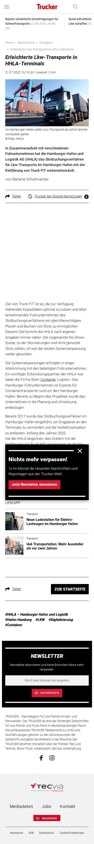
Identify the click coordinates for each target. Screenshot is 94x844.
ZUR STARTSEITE (69, 589)
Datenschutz (46, 832)
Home (9, 42)
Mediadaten (21, 806)
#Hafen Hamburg (18, 620)
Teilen (16, 196)
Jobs (46, 806)
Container (48, 379)
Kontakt (67, 806)
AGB (31, 832)
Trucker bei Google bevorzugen (58, 196)
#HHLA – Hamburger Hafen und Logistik (36, 614)
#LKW (40, 620)
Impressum (16, 832)
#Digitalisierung (61, 620)
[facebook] (41, 757)
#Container (13, 625)
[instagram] (51, 757)
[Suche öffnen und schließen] (74, 6)
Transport (45, 42)
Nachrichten (26, 42)
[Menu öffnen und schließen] (7, 7)
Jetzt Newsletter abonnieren (34, 484)
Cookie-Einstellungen (71, 832)
